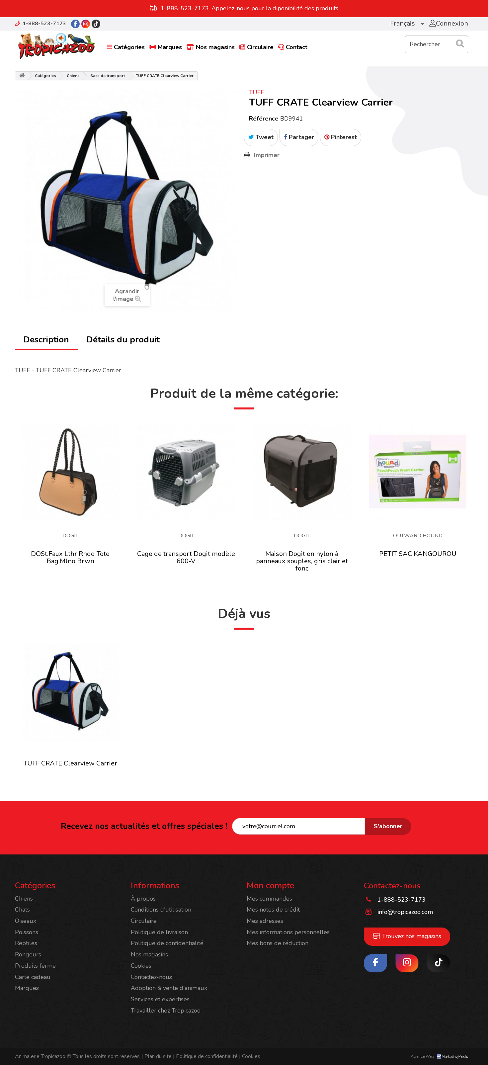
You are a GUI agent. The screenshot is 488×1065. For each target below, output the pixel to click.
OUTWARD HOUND (418, 535)
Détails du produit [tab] (123, 339)
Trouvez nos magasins (410, 936)
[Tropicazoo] (56, 46)
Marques (170, 47)
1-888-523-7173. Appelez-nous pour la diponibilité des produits (249, 8)
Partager (300, 137)
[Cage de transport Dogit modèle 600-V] (186, 471)
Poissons (26, 932)
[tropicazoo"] (75, 24)
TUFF (256, 92)
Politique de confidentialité (167, 943)
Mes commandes (269, 899)
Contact (296, 47)
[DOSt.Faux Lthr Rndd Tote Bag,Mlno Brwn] (70, 471)
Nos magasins (215, 47)
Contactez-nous (151, 977)
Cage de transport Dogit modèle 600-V (186, 557)
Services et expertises (160, 999)
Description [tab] (46, 339)
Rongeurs (28, 954)
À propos (143, 899)
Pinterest (343, 137)
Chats (22, 910)
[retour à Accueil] (22, 76)
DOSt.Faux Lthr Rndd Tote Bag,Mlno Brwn (70, 557)
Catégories (129, 47)
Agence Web (423, 1056)
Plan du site (156, 1056)
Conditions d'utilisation (161, 910)
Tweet (264, 137)
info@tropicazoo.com (405, 912)
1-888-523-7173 (44, 23)
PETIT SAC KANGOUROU (417, 553)
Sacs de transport (107, 75)
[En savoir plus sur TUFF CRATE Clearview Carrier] (70, 691)
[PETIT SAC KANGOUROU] (417, 471)
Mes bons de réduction (277, 943)
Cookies (141, 966)
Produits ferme (35, 966)
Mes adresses (265, 921)
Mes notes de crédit (273, 910)
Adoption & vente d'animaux (169, 988)
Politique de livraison (159, 932)
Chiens (73, 75)
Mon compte (270, 885)
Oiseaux (25, 921)
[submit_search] (459, 43)
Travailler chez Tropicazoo (166, 1011)
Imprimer (267, 155)
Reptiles (26, 943)
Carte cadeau (32, 977)
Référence (264, 119)
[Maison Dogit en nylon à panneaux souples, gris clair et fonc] (302, 471)
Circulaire (260, 47)
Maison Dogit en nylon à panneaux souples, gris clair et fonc (302, 561)
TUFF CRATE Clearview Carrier (70, 763)
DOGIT (70, 535)
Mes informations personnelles (288, 932)
